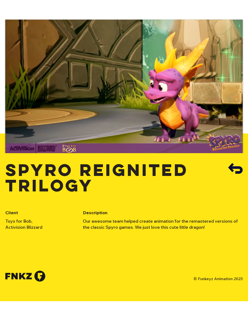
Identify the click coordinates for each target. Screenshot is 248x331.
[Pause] (11, 146)
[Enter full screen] (236, 146)
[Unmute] (20, 146)
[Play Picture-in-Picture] (228, 146)
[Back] (235, 168)
